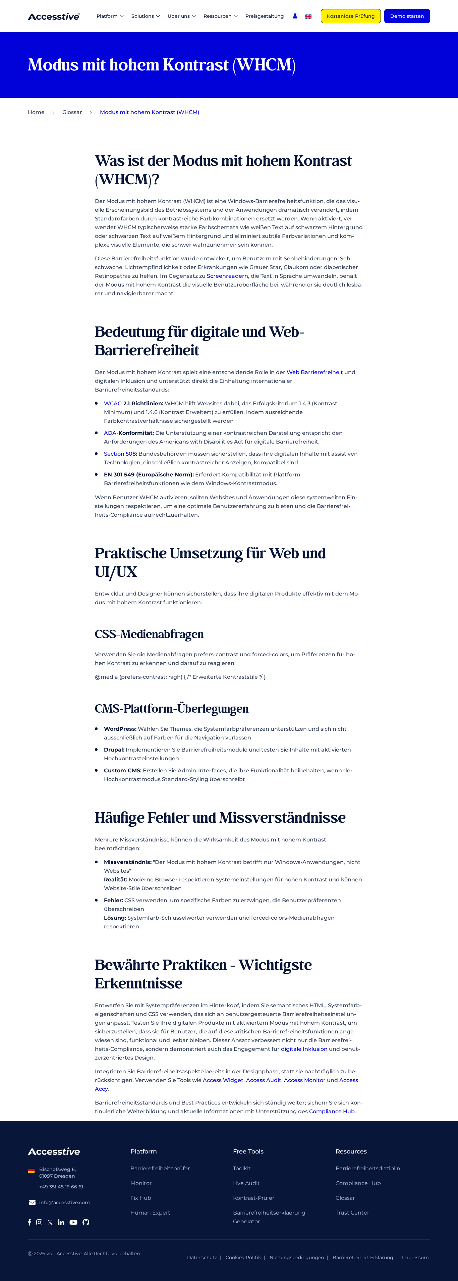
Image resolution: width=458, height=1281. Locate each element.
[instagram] (39, 1222)
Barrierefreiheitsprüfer (160, 1168)
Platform (107, 16)
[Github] (85, 1222)
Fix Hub (140, 1198)
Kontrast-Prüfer (253, 1198)
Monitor (141, 1183)
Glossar (72, 112)
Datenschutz (202, 1257)
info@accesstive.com (64, 1202)
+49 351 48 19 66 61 (61, 1187)
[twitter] (50, 1222)
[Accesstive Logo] (54, 1150)
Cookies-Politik (243, 1257)
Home (36, 112)
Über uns (179, 16)
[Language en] (308, 16)
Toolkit (242, 1168)
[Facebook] (29, 1222)
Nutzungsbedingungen (297, 1257)
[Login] (295, 16)
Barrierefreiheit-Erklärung (363, 1257)
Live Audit (246, 1183)
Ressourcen (218, 16)
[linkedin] (61, 1222)
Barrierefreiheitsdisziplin (368, 1168)
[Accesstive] (54, 16)
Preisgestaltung (264, 16)
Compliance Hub (358, 1183)
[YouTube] (73, 1222)
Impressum (415, 1257)
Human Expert (150, 1213)
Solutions (142, 16)
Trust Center (352, 1213)
